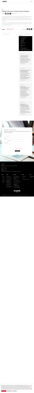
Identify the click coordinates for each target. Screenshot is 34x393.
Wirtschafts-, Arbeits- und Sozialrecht (25, 49)
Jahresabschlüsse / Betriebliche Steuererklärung (8, 181)
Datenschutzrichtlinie (29, 389)
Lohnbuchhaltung (8, 179)
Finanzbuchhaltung (9, 177)
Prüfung (23, 174)
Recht (30, 174)
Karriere (3, 176)
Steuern (7, 174)
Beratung (14, 174)
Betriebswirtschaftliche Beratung (17, 178)
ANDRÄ (3, 174)
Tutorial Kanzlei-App (3, 181)
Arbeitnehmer (22, 40)
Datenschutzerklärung (19, 148)
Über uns (3, 179)
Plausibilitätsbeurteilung (25, 179)
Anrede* (24, 136)
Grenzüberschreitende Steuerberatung (9, 186)
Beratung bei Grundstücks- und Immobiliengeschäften (17, 185)
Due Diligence (24, 176)
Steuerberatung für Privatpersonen (8, 184)
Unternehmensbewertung (17, 181)
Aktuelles (3, 177)
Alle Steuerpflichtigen (23, 37)
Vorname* (5, 140)
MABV (23, 177)
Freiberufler (22, 41)
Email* (5, 136)
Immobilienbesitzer (23, 45)
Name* (25, 140)
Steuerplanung (8, 176)
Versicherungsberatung (17, 187)
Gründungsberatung (16, 176)
